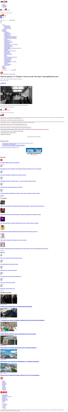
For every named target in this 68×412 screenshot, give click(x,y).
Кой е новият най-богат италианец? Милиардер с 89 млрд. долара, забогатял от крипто (19, 223)
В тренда (5, 39)
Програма (4, 30)
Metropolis (6, 49)
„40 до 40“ (4, 7)
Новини (3, 4)
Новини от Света (7, 27)
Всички (1, 196)
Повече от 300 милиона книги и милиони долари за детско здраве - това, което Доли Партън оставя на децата (24, 248)
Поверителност (5, 395)
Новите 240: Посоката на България (10, 61)
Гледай (3, 17)
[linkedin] (2, 83)
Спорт (3, 66)
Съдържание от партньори (6, 396)
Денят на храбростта (7, 64)
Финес (5, 55)
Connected (6, 63)
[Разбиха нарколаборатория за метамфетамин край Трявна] (8, 303)
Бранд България (7, 65)
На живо (3, 385)
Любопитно (4, 29)
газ (18, 147)
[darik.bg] (4, 2)
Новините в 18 (6, 34)
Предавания (4, 5)
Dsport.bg (5, 403)
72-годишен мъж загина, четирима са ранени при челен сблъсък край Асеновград (22, 320)
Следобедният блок (7, 42)
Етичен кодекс (4, 398)
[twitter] (4, 83)
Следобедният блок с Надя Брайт (10, 37)
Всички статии (4, 399)
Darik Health (4, 6)
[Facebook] (4, 82)
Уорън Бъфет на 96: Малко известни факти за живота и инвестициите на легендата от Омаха (20, 214)
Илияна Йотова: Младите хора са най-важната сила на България (18, 334)
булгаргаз (10, 147)
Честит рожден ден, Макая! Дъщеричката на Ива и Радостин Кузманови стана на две (18, 231)
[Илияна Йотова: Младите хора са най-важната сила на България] (8, 330)
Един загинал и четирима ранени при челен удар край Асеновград (18, 347)
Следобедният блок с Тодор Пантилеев (11, 44)
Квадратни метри (7, 59)
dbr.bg (1, 207)
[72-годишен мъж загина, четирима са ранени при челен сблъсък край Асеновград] (8, 317)
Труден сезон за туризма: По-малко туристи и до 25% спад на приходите (19, 375)
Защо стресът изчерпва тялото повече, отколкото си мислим (13, 240)
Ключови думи (4, 400)
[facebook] (1, 83)
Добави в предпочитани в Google (34, 136)
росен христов (2, 147)
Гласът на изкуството (8, 58)
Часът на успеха (7, 62)
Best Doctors (4, 389)
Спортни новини (7, 47)
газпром (6, 147)
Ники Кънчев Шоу (7, 35)
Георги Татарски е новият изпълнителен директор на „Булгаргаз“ (13, 145)
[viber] (5, 83)
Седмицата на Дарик (7, 33)
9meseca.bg (2, 233)
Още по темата (6, 52)
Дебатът (5, 56)
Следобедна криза (7, 60)
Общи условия (4, 394)
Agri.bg (4, 408)
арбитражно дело (15, 147)
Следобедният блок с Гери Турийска (10, 38)
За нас (3, 401)
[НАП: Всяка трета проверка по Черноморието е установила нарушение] (8, 358)
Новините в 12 (6, 43)
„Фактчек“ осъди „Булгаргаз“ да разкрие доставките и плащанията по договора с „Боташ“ (17, 143)
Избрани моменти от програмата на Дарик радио (12, 48)
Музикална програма (8, 45)
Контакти (4, 397)
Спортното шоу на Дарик (8, 41)
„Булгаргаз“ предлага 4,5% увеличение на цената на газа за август (13, 144)
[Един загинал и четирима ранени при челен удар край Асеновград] (8, 344)
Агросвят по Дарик (7, 40)
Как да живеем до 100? (8, 54)
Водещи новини (7, 25)
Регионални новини (7, 28)
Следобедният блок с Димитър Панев (10, 36)
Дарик (4, 74)
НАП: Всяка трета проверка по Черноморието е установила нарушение (19, 361)
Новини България (7, 26)
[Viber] (1, 82)
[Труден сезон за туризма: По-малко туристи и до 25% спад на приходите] (8, 372)
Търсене (3, 388)
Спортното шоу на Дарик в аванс (10, 50)
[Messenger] (2, 82)
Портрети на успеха (7, 53)
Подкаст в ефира (7, 51)
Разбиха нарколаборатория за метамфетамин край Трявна (16, 306)
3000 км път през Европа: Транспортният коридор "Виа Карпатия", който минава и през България (22, 206)
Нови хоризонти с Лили (8, 46)
